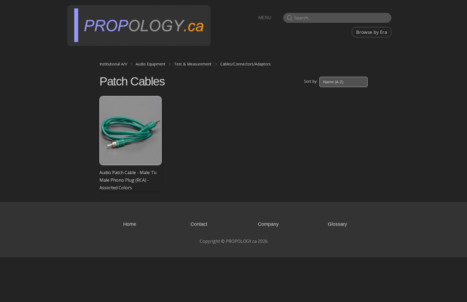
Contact (199, 224)
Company (268, 224)
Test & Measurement (193, 64)
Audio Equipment (150, 64)
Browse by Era (371, 32)
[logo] (139, 25)
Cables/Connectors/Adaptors (245, 64)
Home (129, 224)
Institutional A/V (113, 64)
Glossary (337, 224)
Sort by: (310, 81)
